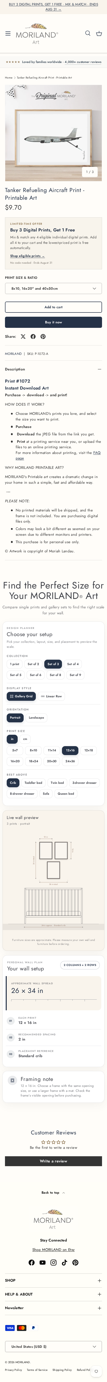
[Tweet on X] (23, 336)
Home (8, 77)
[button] (99, 33)
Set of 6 (35, 675)
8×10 (33, 750)
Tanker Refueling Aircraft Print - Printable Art (44, 77)
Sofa (46, 793)
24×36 (70, 761)
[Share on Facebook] (33, 336)
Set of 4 (73, 664)
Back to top (51, 1192)
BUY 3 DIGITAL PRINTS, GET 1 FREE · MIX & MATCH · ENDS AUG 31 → (53, 7)
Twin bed (57, 783)
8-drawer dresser (22, 793)
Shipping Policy (62, 1370)
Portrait (15, 717)
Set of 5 (15, 675)
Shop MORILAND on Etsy (53, 1249)
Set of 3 (53, 664)
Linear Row (54, 696)
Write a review (53, 1161)
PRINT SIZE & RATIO (21, 277)
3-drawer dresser (84, 783)
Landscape (36, 717)
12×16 (70, 750)
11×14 (52, 750)
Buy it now (53, 322)
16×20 (15, 761)
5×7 (15, 750)
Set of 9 (75, 675)
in (12, 739)
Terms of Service (37, 1370)
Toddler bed (33, 783)
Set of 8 (55, 675)
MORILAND (13, 353)
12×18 (88, 750)
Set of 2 (33, 664)
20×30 (51, 761)
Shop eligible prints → (27, 256)
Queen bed (66, 793)
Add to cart (53, 307)
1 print (14, 664)
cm (25, 739)
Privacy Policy (13, 1370)
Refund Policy (85, 1370)
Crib (13, 783)
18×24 (33, 761)
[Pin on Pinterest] (43, 336)
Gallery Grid (24, 696)
